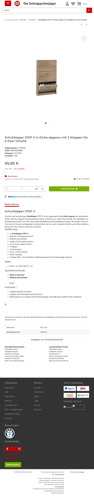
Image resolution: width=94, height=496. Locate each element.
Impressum (9, 388)
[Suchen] (89, 10)
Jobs (36, 401)
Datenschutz (10, 396)
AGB (6, 392)
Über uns (37, 410)
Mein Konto (39, 392)
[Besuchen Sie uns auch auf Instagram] (13, 449)
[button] (67, 4)
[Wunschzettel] (73, 4)
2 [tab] (48, 123)
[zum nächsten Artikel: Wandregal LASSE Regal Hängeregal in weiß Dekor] (86, 24)
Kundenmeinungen (12, 414)
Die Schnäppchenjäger (39, 3)
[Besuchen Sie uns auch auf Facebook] (7, 449)
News (36, 396)
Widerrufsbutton (13, 465)
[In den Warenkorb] (7, 32)
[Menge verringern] (7, 188)
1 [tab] (46, 123)
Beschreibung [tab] (12, 204)
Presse (37, 405)
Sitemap (8, 418)
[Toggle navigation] (8, 2)
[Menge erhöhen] (42, 188)
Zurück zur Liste (12, 20)
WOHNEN (18, 153)
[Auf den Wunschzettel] (84, 38)
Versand (21, 169)
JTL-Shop (81, 472)
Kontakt (37, 388)
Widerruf (8, 401)
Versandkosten (11, 405)
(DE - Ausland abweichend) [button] (29, 179)
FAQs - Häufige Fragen (14, 410)
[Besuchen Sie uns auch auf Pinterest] (19, 449)
